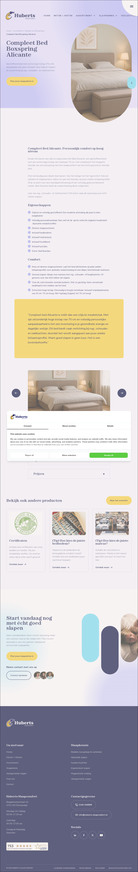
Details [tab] (110, 426)
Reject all (29, 455)
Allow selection (69, 455)
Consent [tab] (28, 426)
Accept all (108, 455)
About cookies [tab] (69, 426)
